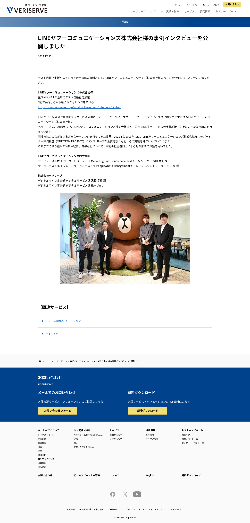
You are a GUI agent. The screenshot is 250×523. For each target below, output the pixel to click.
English (216, 4)
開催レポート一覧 (190, 438)
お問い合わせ (232, 4)
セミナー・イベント (227, 11)
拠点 (40, 450)
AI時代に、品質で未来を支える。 (89, 434)
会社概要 (42, 442)
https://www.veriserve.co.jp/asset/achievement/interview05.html (79, 107)
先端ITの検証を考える (84, 446)
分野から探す (116, 438)
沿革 (40, 446)
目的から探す (116, 434)
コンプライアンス (46, 458)
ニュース (205, 4)
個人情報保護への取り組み (91, 509)
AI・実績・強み (170, 11)
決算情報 (42, 462)
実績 (76, 438)
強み (76, 442)
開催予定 (186, 434)
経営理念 (42, 438)
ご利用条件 (70, 509)
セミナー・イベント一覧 (193, 442)
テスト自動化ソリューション (63, 321)
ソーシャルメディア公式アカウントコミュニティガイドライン (136, 509)
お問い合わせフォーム (57, 410)
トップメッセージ (46, 434)
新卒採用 (150, 434)
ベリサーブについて (144, 11)
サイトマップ (175, 509)
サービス (189, 11)
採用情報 (205, 11)
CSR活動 (42, 454)
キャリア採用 (152, 438)
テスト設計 (52, 334)
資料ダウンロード (147, 410)
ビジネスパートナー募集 (185, 4)
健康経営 (42, 466)
